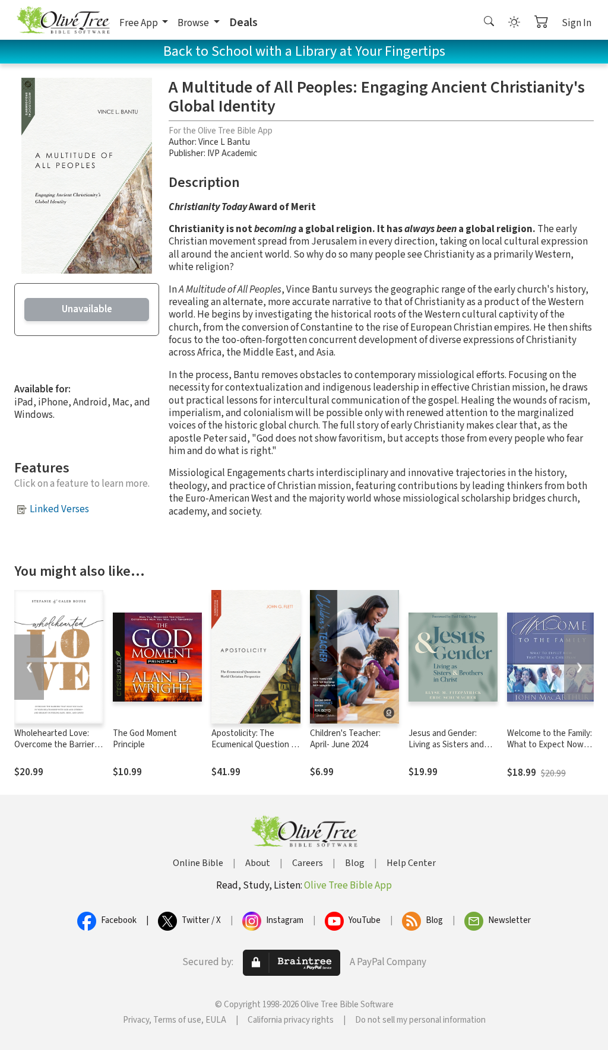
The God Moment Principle (145, 739)
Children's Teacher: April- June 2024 (345, 739)
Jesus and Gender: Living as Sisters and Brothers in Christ (446, 744)
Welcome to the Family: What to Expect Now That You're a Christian (549, 744)
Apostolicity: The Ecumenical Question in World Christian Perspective (254, 750)
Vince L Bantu (224, 142)
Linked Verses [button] (59, 509)
